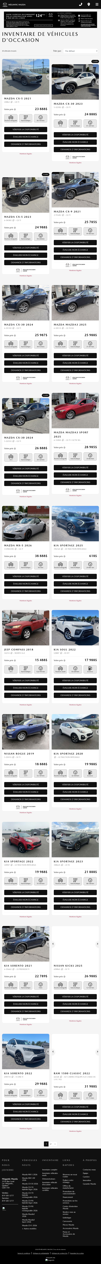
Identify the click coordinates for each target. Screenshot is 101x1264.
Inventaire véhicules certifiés (50, 1189)
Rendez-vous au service (69, 1213)
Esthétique (67, 1218)
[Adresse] (89, 4)
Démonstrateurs (48, 1179)
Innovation (87, 1180)
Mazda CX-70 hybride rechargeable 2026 (29, 1195)
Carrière (86, 1177)
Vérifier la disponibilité (26, 129)
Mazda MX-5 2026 (29, 1174)
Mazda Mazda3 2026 (28, 1215)
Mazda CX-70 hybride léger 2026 (29, 1188)
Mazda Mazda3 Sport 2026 (28, 1221)
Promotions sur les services (70, 1202)
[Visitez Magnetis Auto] (51, 1260)
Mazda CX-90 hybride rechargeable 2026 (29, 1208)
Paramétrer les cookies (77, 1253)
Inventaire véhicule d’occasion (49, 1183)
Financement (68, 1197)
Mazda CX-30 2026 (30, 1184)
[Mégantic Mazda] (14, 4)
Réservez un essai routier (70, 1175)
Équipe (85, 1173)
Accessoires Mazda (70, 1228)
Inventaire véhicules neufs (50, 1174)
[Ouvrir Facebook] (4, 1209)
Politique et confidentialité (41, 1253)
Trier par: (57, 51)
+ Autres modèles (29, 1229)
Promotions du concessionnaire (69, 1192)
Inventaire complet (49, 1170)
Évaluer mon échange (25, 137)
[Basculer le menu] (96, 4)
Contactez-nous (89, 1170)
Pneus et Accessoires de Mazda (69, 1234)
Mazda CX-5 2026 (29, 1225)
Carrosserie (67, 1221)
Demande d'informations (26, 144)
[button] (3, 77)
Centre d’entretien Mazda (70, 1207)
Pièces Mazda (68, 1225)
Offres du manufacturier (68, 1187)
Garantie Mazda (89, 1184)
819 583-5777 (8, 1196)
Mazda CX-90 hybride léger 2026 (29, 1202)
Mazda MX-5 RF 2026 (28, 1179)
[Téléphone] (81, 4)
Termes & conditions (23, 1253)
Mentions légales (26, 154)
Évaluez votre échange (68, 1181)
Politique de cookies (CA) (59, 1253)
